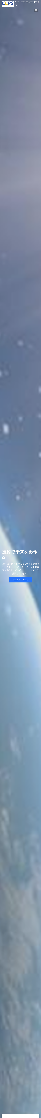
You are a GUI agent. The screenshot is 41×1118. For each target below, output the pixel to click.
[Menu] (36, 10)
